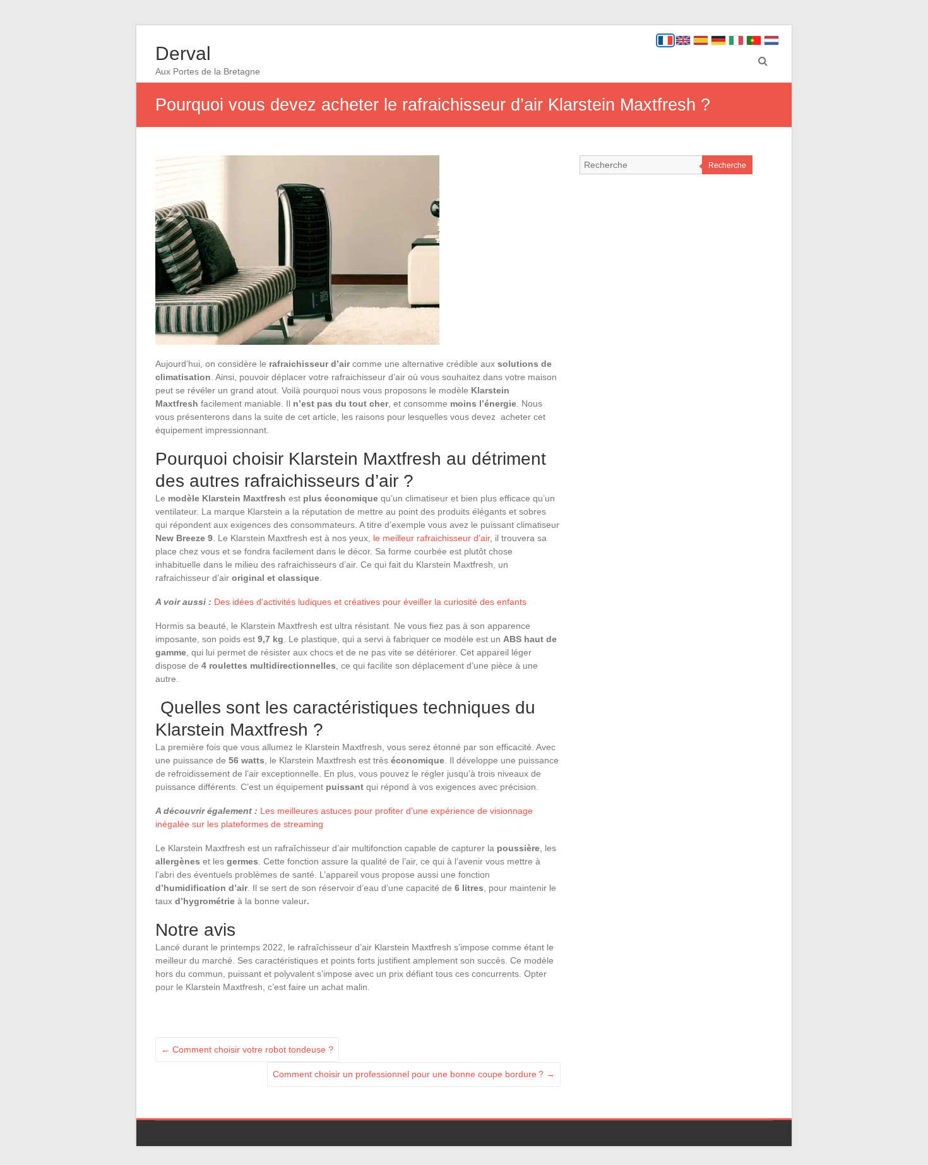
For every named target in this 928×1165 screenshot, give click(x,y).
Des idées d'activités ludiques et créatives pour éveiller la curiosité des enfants (370, 602)
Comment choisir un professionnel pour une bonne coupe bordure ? (414, 1074)
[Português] (753, 40)
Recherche (727, 165)
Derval (183, 53)
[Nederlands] (771, 40)
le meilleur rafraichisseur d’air (431, 538)
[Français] (665, 40)
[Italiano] (736, 40)
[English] (683, 40)
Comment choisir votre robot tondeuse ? (247, 1049)
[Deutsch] (718, 40)
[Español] (700, 40)
